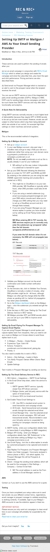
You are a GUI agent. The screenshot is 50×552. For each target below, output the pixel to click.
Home (7, 538)
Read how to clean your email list (14, 516)
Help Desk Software (20, 546)
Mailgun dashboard (22, 303)
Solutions (17, 538)
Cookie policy (40, 538)
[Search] (27, 25)
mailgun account (20, 144)
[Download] (20, 282)
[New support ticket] (31, 25)
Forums (28, 538)
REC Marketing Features (23, 35)
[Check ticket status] (39, 25)
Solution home (7, 32)
